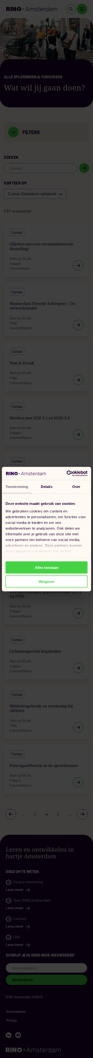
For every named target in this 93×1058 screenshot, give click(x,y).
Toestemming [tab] (16, 487)
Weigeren (46, 581)
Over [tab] (76, 487)
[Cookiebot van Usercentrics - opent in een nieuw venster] (67, 473)
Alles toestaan (46, 568)
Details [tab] (46, 487)
